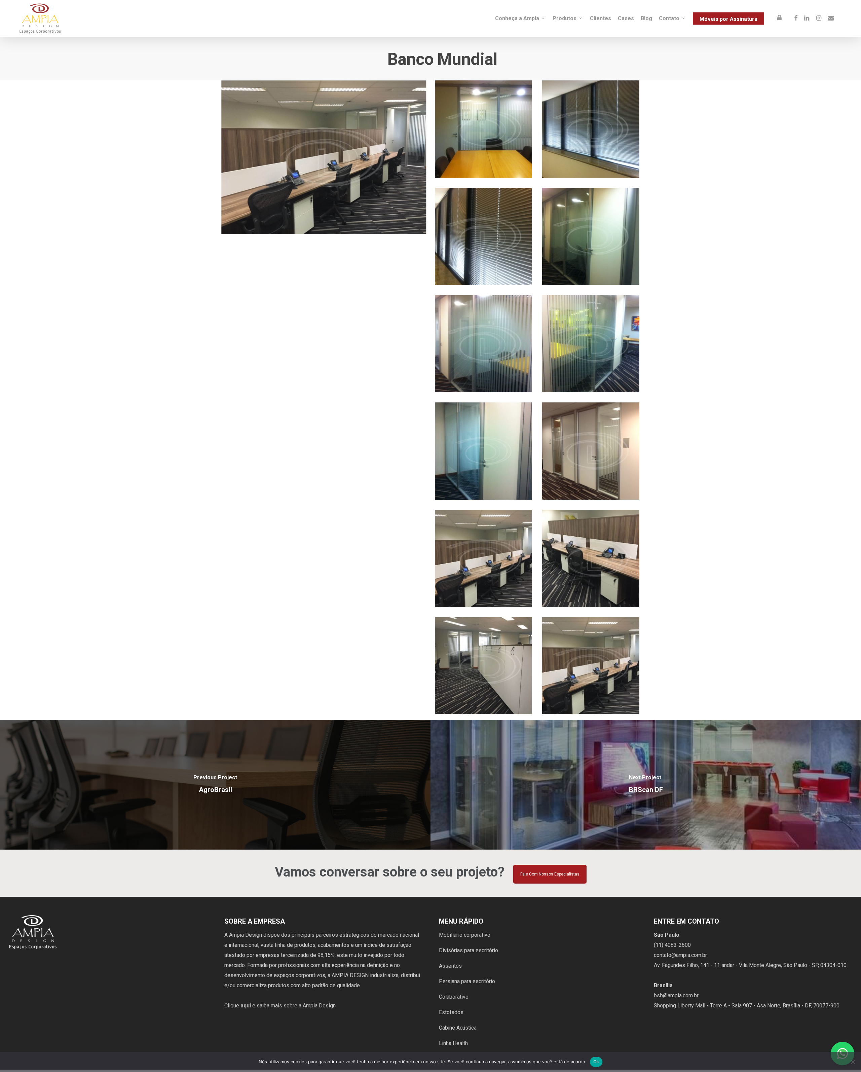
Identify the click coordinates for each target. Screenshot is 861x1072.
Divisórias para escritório (468, 950)
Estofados (451, 1012)
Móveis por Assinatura (728, 19)
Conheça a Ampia (517, 18)
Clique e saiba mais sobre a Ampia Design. (280, 1005)
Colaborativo (454, 997)
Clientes (600, 18)
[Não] (852, 1062)
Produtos (564, 18)
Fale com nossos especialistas (549, 874)
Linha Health (453, 1043)
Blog (646, 18)
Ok (596, 1061)
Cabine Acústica (458, 1028)
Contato (669, 18)
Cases (626, 18)
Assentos (450, 966)
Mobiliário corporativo (464, 935)
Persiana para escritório (467, 981)
